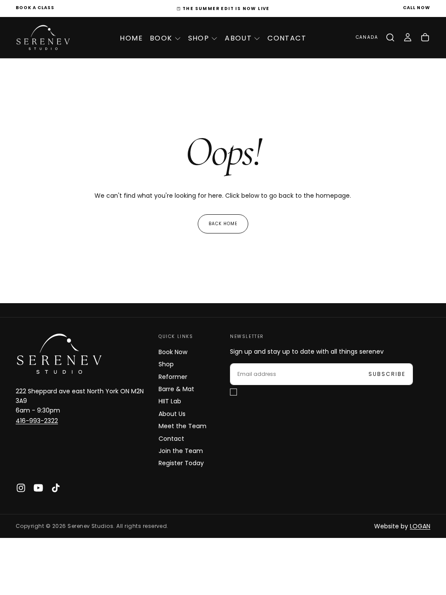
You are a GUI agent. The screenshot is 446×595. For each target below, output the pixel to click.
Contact (286, 38)
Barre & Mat (176, 389)
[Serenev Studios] (59, 353)
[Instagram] (21, 488)
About (238, 38)
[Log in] (407, 37)
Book (161, 38)
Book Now (173, 352)
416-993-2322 (37, 420)
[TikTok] (56, 488)
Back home (223, 223)
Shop (198, 38)
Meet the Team (182, 426)
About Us (172, 413)
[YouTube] (38, 488)
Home (131, 38)
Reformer (173, 376)
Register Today (181, 463)
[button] (367, 37)
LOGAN (420, 526)
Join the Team (181, 450)
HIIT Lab (170, 401)
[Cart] (425, 37)
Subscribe (386, 374)
